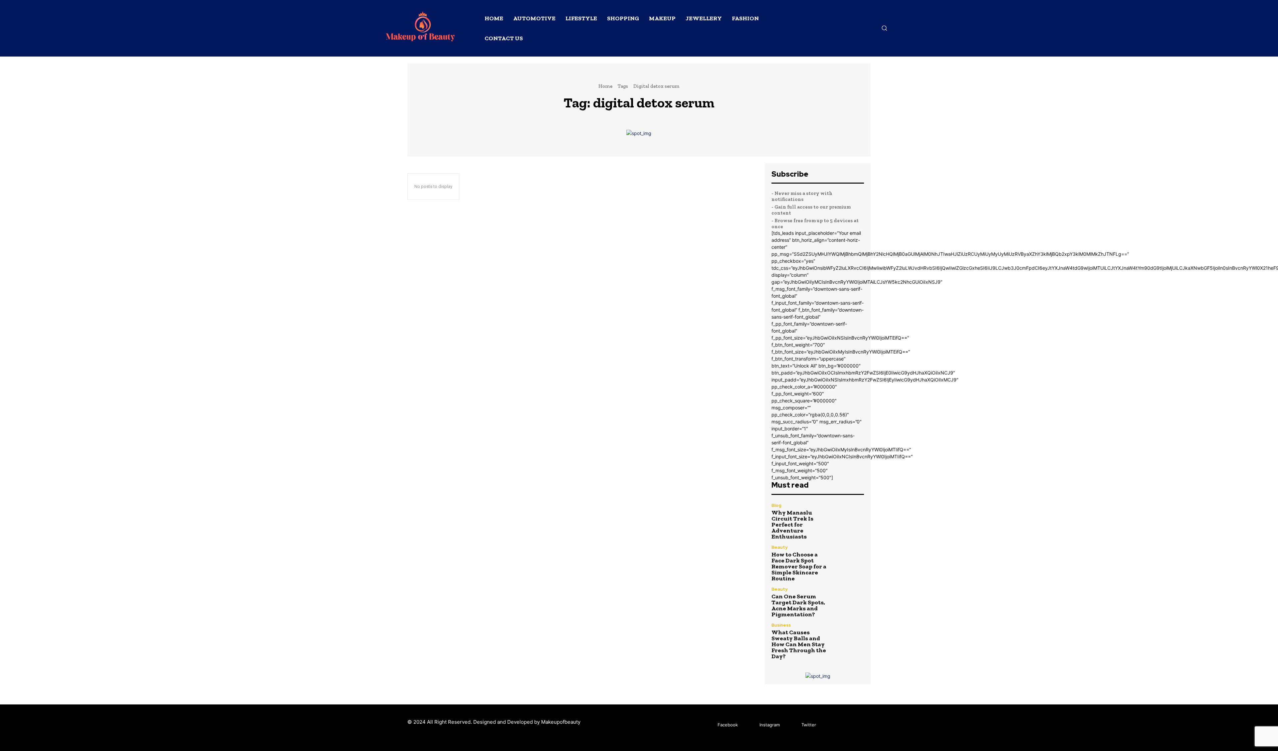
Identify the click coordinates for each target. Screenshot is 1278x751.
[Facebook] (708, 725)
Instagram (769, 724)
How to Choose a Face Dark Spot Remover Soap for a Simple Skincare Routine (798, 566)
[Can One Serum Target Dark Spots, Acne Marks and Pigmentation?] (850, 601)
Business (781, 625)
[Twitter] (791, 725)
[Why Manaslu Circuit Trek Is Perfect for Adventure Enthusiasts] (850, 517)
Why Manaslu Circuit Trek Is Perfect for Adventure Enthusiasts (792, 524)
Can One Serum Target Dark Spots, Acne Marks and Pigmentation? (798, 605)
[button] (884, 28)
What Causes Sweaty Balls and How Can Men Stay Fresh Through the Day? (798, 644)
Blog (776, 505)
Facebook (728, 724)
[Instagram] (749, 725)
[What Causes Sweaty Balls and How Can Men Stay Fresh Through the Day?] (850, 637)
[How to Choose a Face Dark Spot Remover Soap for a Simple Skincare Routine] (850, 559)
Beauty (779, 547)
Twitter (808, 724)
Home (605, 86)
